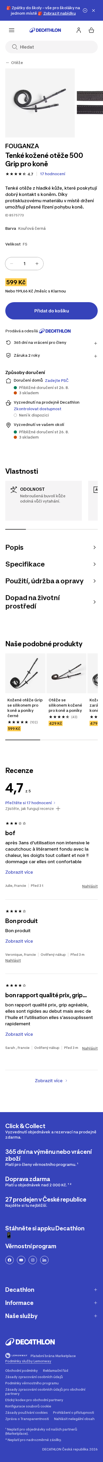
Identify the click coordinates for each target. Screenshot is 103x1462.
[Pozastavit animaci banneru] (85, 10)
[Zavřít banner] (93, 10)
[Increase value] (37, 263)
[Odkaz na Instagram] (33, 1260)
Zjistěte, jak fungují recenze (29, 809)
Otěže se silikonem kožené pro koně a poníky (66, 705)
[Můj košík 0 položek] (91, 30)
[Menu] (11, 30)
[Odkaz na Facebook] (9, 1260)
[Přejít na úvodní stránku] (45, 30)
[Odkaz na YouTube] (21, 1260)
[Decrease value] (11, 263)
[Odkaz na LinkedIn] (44, 1260)
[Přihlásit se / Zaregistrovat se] (78, 30)
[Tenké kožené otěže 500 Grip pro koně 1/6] (40, 102)
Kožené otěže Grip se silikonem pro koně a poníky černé (25, 708)
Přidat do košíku (51, 310)
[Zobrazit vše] (7, 63)
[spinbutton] (24, 263)
